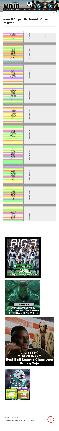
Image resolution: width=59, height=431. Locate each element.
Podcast (24, 9)
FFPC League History (10, 9)
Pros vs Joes (18, 9)
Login (39, 9)
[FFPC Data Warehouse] (29, 4)
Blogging (28, 9)
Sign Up (44, 9)
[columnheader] (13, 32)
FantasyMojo (14, 417)
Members (34, 9)
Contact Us (49, 9)
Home (4, 9)
